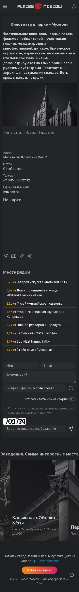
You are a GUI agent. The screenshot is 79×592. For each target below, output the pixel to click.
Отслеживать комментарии (46, 399)
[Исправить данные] (21, 256)
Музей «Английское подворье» (35, 303)
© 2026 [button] (39, 579)
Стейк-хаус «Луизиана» (29, 350)
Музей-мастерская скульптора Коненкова (35, 314)
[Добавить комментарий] (71, 575)
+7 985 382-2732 (16, 180)
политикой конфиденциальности (50, 408)
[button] (5, 256)
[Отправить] (71, 428)
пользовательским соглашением (30, 412)
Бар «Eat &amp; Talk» (28, 341)
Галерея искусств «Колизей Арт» (36, 282)
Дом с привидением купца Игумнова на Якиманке (32, 292)
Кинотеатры (13, 132)
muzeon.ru (11, 192)
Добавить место (39, 570)
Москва (31, 132)
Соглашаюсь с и (41, 410)
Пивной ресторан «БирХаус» (33, 325)
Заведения (46, 132)
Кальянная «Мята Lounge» (31, 333)
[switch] (72, 399)
